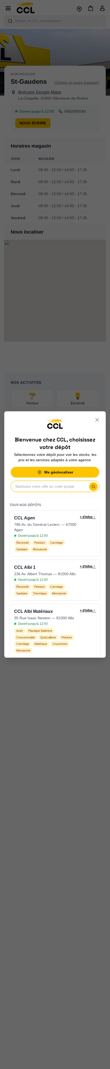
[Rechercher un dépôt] (93, 486)
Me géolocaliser (58, 472)
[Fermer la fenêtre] (97, 420)
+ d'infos (86, 517)
